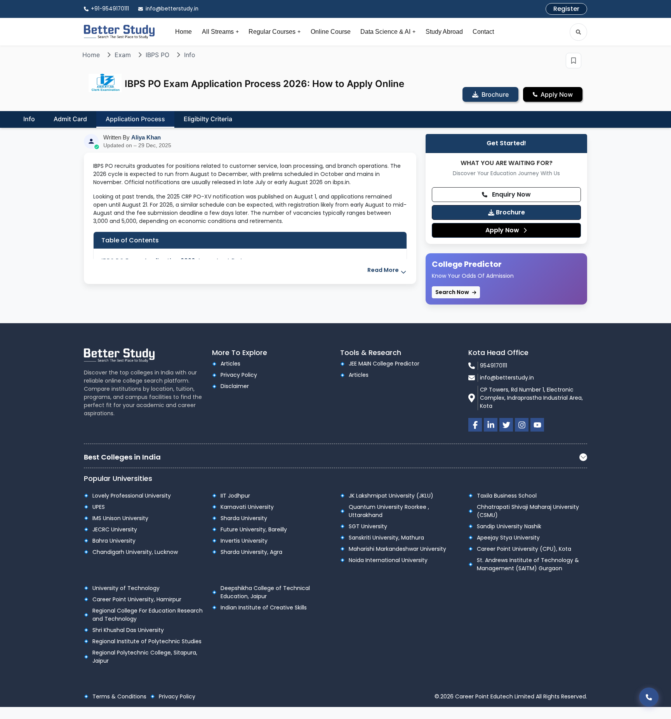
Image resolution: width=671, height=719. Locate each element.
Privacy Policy (239, 375)
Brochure (509, 212)
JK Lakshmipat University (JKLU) (391, 496)
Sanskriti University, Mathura (386, 537)
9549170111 (493, 365)
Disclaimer (235, 386)
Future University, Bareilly (254, 529)
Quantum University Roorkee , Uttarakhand (389, 511)
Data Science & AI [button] (387, 31)
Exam (123, 55)
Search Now (452, 292)
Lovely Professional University (131, 496)
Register (566, 8)
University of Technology (126, 588)
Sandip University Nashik (509, 526)
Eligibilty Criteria (208, 119)
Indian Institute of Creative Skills (264, 607)
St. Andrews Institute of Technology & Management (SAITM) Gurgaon (528, 564)
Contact (483, 31)
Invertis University (244, 541)
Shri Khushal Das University (128, 630)
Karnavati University (247, 507)
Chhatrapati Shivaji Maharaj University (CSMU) (528, 511)
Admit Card (70, 119)
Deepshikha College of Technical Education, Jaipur (265, 592)
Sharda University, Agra (251, 552)
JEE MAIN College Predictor (384, 363)
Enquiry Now (510, 194)
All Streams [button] (220, 31)
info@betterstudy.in (507, 377)
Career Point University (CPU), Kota (524, 549)
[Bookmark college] (573, 60)
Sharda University (244, 518)
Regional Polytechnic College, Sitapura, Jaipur (144, 657)
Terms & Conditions (119, 696)
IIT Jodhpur (235, 496)
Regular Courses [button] (275, 31)
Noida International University (388, 560)
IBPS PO (157, 55)
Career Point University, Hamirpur (136, 599)
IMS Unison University (120, 518)
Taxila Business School (507, 496)
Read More (383, 270)
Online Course (331, 31)
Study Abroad (444, 31)
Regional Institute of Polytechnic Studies (147, 641)
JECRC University (114, 529)
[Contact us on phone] (649, 697)
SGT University (368, 526)
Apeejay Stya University (508, 537)
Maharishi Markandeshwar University (397, 549)
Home (183, 31)
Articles (230, 363)
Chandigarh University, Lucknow (135, 552)
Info (189, 55)
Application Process (135, 119)
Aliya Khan (146, 137)
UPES (98, 507)
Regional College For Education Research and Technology (147, 615)
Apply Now (503, 230)
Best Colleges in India (122, 457)
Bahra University (114, 541)
